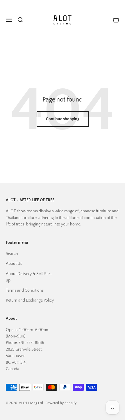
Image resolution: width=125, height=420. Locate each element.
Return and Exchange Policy (30, 300)
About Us (14, 263)
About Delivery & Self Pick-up (29, 277)
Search (12, 253)
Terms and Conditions (25, 290)
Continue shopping (62, 119)
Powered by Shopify (61, 403)
